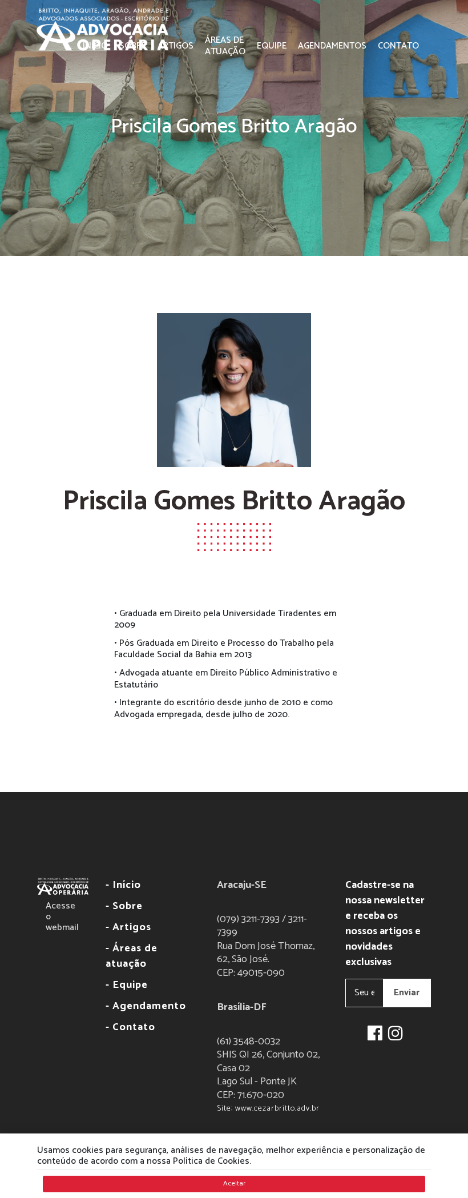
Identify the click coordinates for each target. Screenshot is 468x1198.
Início (95, 46)
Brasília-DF (242, 1007)
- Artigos (128, 927)
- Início (123, 885)
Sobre (132, 46)
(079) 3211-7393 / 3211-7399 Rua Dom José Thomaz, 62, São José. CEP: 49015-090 (265, 946)
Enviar (406, 992)
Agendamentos (332, 46)
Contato (398, 46)
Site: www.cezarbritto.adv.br (268, 1108)
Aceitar (234, 1183)
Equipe (272, 46)
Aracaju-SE (242, 885)
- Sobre (124, 906)
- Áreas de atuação (132, 956)
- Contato (130, 1027)
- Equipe (127, 985)
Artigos (175, 46)
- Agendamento (146, 1006)
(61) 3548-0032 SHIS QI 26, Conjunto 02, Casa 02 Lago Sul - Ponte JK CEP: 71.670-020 (268, 1075)
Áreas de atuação (225, 46)
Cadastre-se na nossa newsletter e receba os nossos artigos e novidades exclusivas (385, 924)
